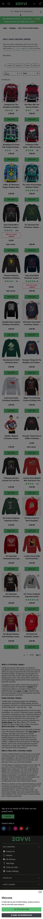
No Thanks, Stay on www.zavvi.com (21, 915)
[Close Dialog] (40, 892)
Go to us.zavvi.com (21, 909)
